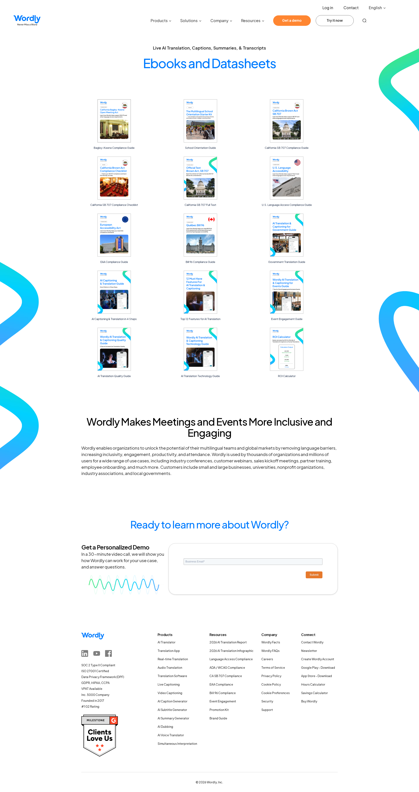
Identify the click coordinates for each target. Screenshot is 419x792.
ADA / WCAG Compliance (227, 667)
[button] (377, 7)
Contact (351, 7)
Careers (267, 659)
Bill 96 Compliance (223, 693)
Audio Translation (170, 667)
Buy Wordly (309, 701)
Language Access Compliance (231, 659)
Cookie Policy (271, 684)
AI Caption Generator (172, 701)
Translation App (169, 651)
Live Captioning (169, 684)
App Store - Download (316, 676)
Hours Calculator (313, 684)
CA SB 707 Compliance (226, 676)
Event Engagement (223, 701)
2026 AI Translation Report (228, 642)
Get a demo (292, 20)
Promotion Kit (219, 710)
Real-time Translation (173, 659)
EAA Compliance (221, 684)
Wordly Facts (270, 642)
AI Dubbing (165, 726)
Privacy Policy (271, 676)
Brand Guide (218, 718)
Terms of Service (273, 667)
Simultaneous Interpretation (177, 743)
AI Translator (166, 642)
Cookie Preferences (275, 693)
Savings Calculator (314, 693)
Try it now (335, 20)
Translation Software (172, 676)
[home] (27, 20)
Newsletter (309, 651)
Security (267, 701)
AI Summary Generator (173, 718)
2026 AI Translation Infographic (232, 651)
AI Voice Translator (171, 735)
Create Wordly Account (317, 659)
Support (267, 710)
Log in (327, 7)
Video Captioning (170, 693)
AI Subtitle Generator (172, 710)
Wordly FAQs (270, 651)
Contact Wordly (312, 642)
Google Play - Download (318, 667)
